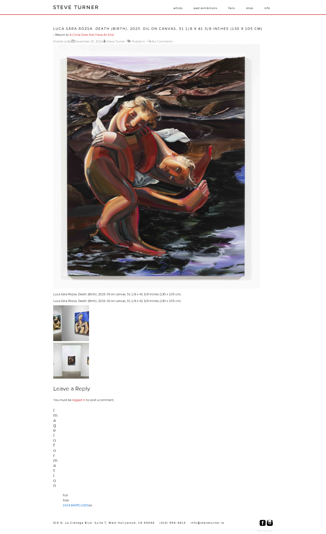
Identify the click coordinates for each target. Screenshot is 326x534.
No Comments (162, 41)
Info (267, 8)
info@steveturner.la (207, 522)
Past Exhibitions (205, 8)
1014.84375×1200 (76, 505)
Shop (249, 8)
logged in (78, 400)
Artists (178, 8)
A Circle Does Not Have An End (91, 35)
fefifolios (265, 530)
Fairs (231, 8)
